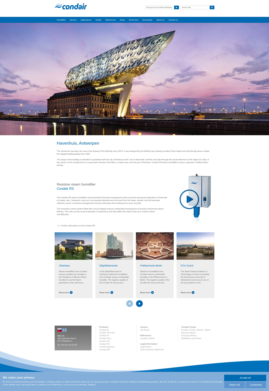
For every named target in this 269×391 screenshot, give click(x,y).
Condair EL (104, 330)
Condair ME (104, 349)
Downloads (147, 20)
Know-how (133, 20)
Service (73, 20)
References (110, 20)
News (122, 20)
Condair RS (104, 344)
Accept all (245, 377)
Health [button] (98, 20)
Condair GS (104, 341)
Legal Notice (145, 347)
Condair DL (104, 335)
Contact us (173, 20)
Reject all (234, 384)
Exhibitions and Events (191, 338)
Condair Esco (105, 338)
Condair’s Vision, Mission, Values (195, 330)
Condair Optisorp (106, 347)
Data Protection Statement (152, 349)
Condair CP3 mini (107, 333)
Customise (256, 384)
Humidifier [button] (61, 20)
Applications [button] (86, 20)
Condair (71, 6)
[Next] (139, 303)
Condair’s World (147, 338)
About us (160, 20)
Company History (188, 335)
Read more (64, 292)
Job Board (144, 330)
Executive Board (188, 333)
